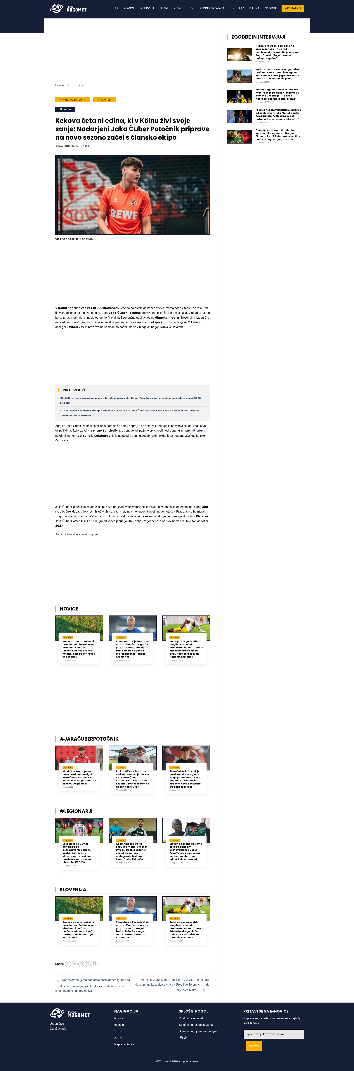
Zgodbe (270, 8)
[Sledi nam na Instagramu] (181, 1038)
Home (59, 85)
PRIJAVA (254, 1046)
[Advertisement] (132, 50)
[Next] (215, 644)
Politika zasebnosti (191, 1018)
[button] (116, 8)
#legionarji (104, 99)
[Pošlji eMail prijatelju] (81, 964)
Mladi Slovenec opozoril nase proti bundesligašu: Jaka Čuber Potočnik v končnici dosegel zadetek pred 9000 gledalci (79, 777)
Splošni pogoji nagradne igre (198, 1031)
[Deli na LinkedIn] (94, 964)
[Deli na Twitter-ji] (75, 964)
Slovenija (65, 109)
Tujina (254, 8)
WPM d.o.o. (162, 1061)
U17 (241, 8)
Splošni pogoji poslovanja (196, 1024)
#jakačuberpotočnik (72, 99)
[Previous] (50, 644)
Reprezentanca (212, 8)
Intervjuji (148, 8)
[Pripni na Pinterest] (88, 964)
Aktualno (293, 8)
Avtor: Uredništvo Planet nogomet (77, 534)
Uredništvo (57, 1023)
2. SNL (177, 8)
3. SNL (191, 8)
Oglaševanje (58, 1028)
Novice (129, 8)
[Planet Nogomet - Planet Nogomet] (68, 8)
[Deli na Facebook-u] (68, 964)
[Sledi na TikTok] (185, 1038)
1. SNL (165, 8)
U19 (232, 8)
